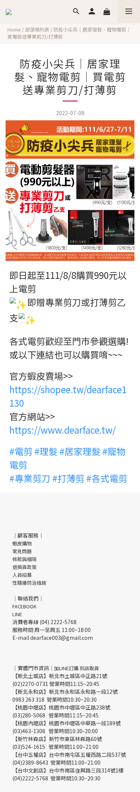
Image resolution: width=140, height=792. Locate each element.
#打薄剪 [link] (68, 478)
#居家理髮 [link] (79, 451)
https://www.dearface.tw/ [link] (62, 429)
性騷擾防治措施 (29, 582)
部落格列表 (37, 29)
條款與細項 (24, 559)
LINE (17, 614)
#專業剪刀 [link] (29, 478)
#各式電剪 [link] (106, 478)
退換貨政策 (24, 566)
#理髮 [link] (45, 451)
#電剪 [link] (20, 451)
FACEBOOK (24, 606)
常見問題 (22, 551)
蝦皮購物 (22, 543)
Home (14, 29)
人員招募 (22, 574)
